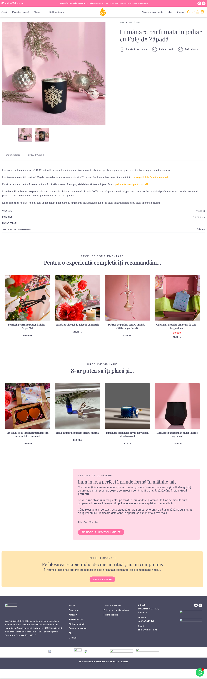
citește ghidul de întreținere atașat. (150, 177)
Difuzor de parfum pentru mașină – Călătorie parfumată (127, 326)
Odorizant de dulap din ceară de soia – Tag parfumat (177, 326)
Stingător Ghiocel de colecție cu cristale (77, 324)
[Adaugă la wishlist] (43, 282)
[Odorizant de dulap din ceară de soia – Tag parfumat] (177, 298)
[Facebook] (199, 3)
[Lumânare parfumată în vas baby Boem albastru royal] (127, 406)
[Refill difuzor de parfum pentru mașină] (77, 406)
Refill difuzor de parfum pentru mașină (77, 432)
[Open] (193, 12)
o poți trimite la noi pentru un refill (131, 184)
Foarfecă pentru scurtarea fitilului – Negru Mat (27, 326)
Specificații (36, 154)
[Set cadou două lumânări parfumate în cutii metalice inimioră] (27, 406)
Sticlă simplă (135, 23)
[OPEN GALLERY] (53, 73)
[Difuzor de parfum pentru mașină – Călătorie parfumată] (127, 298)
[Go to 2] (42, 135)
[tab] (13, 154)
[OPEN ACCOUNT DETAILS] (198, 12)
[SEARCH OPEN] (188, 12)
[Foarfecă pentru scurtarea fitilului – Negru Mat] (27, 298)
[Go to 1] (25, 135)
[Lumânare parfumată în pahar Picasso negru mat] (177, 406)
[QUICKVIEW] (43, 289)
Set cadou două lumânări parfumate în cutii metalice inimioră (27, 434)
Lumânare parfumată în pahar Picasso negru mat (177, 434)
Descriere (13, 154)
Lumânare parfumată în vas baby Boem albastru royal (127, 434)
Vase (122, 23)
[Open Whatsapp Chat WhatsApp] (200, 672)
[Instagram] (203, 3)
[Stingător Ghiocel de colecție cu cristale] (77, 298)
